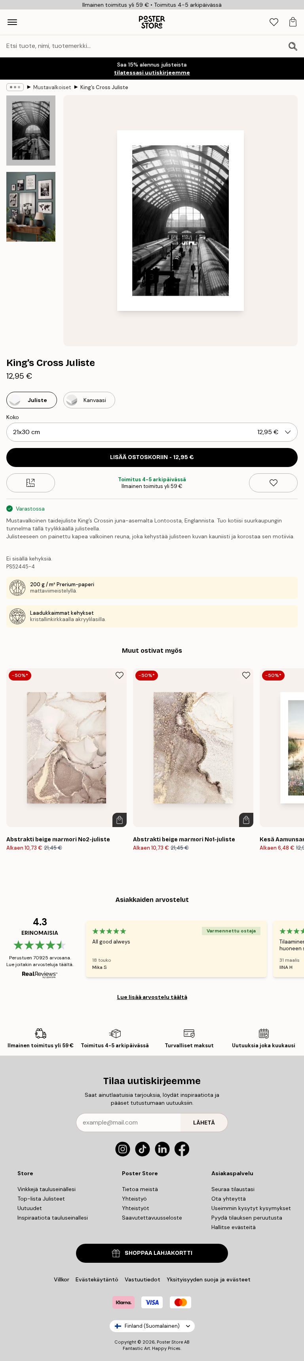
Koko (12, 417)
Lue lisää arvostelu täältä (152, 997)
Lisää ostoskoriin (152, 457)
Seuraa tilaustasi (233, 1189)
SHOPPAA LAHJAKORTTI (158, 1253)
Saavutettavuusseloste (152, 1217)
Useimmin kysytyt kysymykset (251, 1208)
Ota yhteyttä (228, 1198)
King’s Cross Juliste (104, 87)
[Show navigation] (12, 22)
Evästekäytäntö (97, 1279)
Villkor (61, 1279)
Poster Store (170, 1342)
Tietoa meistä (140, 1189)
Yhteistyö (134, 1198)
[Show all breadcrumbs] (15, 87)
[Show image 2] (30, 207)
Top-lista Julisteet (41, 1198)
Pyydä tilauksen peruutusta (246, 1217)
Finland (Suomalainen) (152, 1326)
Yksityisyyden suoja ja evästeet (209, 1279)
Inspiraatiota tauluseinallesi (52, 1217)
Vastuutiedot (142, 1279)
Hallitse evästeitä (233, 1227)
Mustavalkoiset (52, 87)
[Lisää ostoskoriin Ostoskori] (119, 820)
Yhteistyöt (135, 1208)
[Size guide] (30, 482)
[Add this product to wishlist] (273, 482)
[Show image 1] (30, 130)
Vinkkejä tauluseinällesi (46, 1189)
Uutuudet (29, 1208)
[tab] (273, 22)
